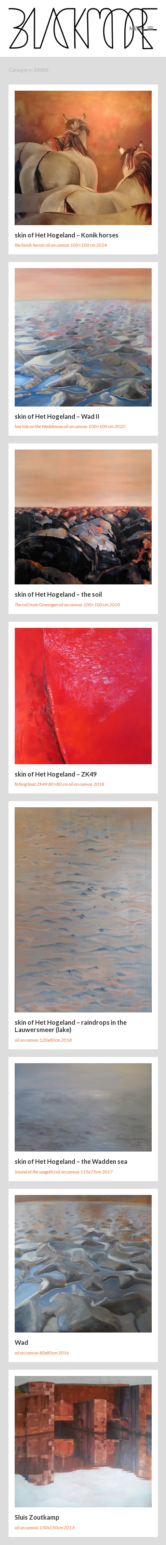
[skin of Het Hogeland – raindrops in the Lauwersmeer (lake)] (83, 909)
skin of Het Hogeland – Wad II (57, 416)
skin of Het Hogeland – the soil (58, 594)
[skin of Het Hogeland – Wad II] (83, 337)
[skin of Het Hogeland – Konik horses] (83, 158)
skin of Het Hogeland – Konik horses (67, 235)
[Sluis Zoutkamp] (83, 1442)
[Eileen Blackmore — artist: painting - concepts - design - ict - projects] (83, 28)
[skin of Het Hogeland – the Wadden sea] (83, 1107)
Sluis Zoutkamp (37, 1517)
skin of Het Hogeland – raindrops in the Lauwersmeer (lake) (71, 1026)
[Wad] (83, 1264)
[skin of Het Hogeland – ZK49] (83, 696)
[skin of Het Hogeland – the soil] (83, 517)
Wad (21, 1342)
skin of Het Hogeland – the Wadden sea (71, 1161)
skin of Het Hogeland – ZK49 (56, 774)
